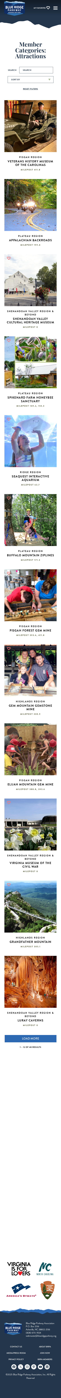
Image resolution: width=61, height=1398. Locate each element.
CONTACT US (16, 1346)
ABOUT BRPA (45, 1346)
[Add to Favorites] (8, 104)
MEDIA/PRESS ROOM (16, 1353)
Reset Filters (30, 88)
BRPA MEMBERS (45, 1359)
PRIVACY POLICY (16, 1359)
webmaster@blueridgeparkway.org (41, 1335)
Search (12, 70)
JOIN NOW (45, 1353)
